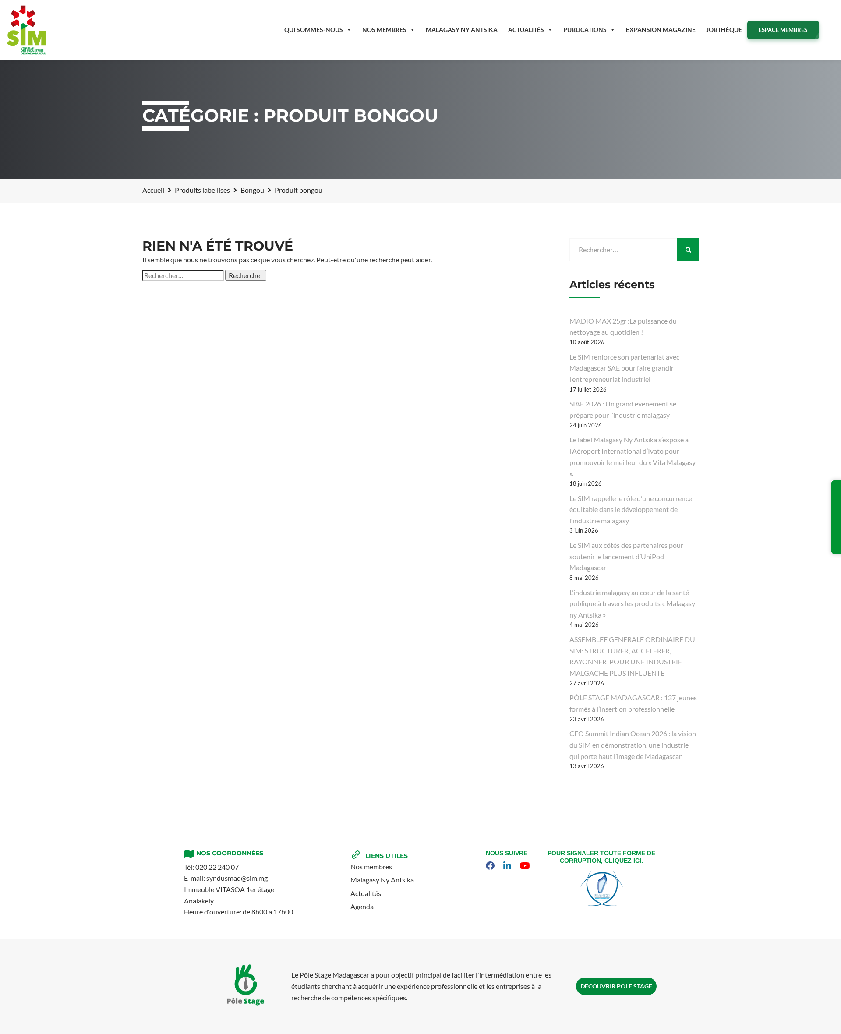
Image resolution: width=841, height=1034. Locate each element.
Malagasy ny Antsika (462, 29)
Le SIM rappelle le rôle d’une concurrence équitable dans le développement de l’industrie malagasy (630, 509)
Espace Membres (783, 29)
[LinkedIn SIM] (508, 865)
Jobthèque (724, 29)
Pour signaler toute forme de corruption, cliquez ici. (601, 857)
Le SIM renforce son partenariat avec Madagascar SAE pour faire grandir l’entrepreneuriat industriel (624, 368)
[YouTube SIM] (526, 865)
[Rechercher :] (183, 275)
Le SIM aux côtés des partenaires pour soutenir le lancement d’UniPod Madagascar (626, 556)
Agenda (362, 906)
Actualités (526, 29)
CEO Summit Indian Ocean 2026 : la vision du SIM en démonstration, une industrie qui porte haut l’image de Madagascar (632, 744)
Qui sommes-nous (313, 29)
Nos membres (384, 29)
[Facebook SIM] (491, 865)
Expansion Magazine (661, 29)
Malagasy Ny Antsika (382, 879)
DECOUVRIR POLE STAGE (616, 986)
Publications (585, 29)
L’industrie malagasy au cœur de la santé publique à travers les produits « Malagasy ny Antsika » (632, 603)
